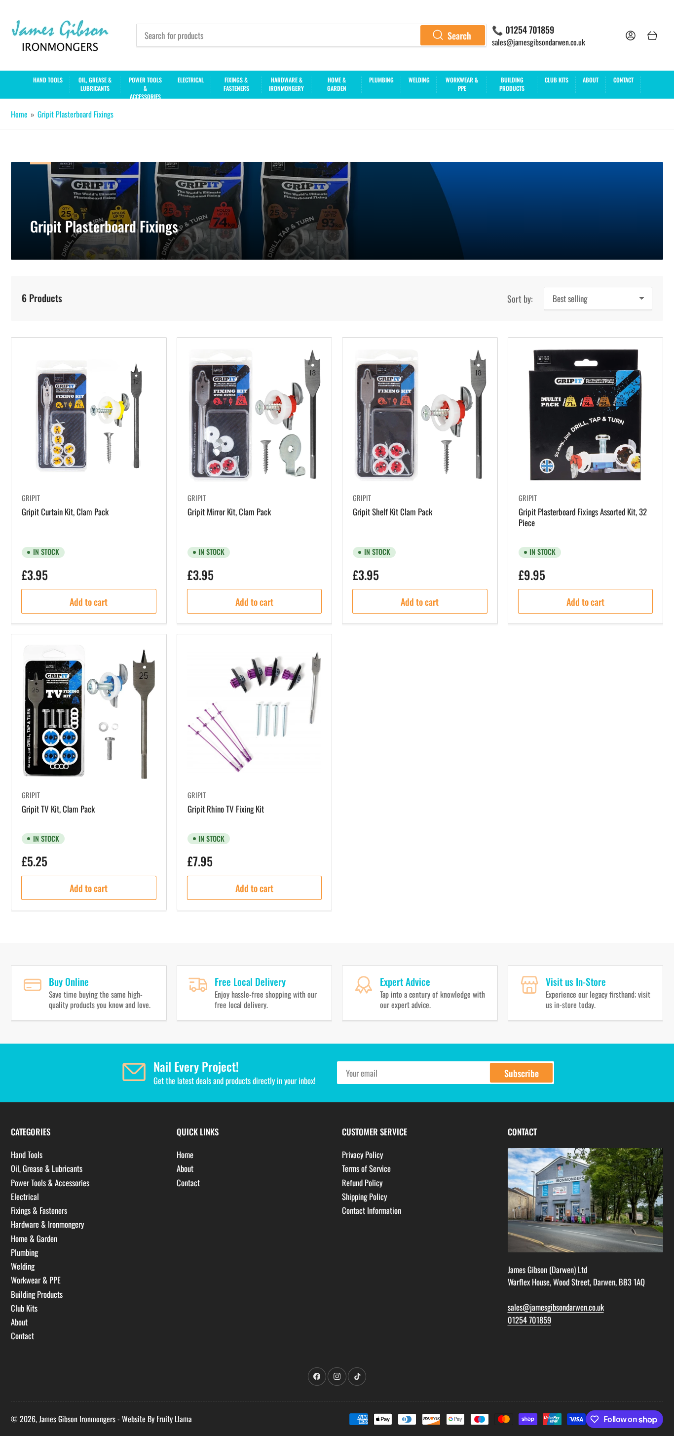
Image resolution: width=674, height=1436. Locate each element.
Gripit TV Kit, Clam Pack (58, 809)
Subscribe (521, 1073)
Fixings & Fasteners (236, 84)
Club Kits (556, 80)
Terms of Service (366, 1168)
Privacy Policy (362, 1154)
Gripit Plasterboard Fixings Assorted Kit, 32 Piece (583, 517)
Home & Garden (336, 84)
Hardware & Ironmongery (286, 84)
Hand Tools (48, 80)
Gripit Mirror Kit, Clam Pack (229, 511)
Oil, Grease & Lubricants (95, 84)
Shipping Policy (364, 1196)
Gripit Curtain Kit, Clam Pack (65, 511)
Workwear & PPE (462, 84)
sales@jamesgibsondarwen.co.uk (538, 42)
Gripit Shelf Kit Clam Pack (392, 511)
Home (19, 114)
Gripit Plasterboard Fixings (75, 114)
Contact (623, 80)
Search (459, 35)
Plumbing (381, 80)
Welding (419, 80)
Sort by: (520, 298)
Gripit (31, 498)
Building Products (511, 84)
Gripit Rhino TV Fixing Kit (225, 809)
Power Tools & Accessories (145, 87)
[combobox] (311, 35)
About (591, 80)
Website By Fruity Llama (157, 1419)
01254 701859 (529, 1320)
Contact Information (371, 1210)
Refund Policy (362, 1182)
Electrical (191, 80)
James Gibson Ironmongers (77, 1419)
